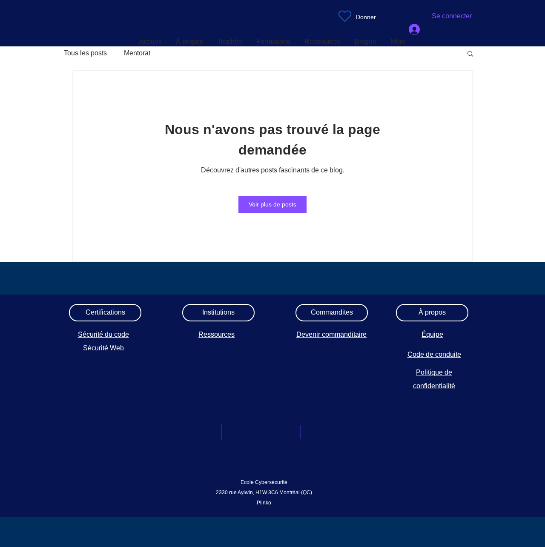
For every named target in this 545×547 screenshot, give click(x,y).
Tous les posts (85, 53)
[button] (470, 54)
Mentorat (137, 53)
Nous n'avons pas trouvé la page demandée (272, 140)
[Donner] (344, 16)
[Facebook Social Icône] (280, 452)
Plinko (264, 503)
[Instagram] (236, 452)
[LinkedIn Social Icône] (258, 452)
